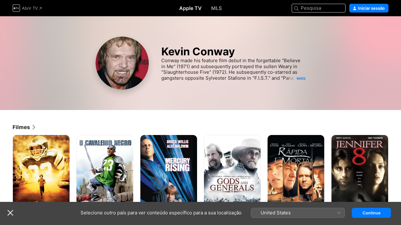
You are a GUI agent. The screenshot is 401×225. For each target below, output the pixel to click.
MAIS (301, 78)
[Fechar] (10, 213)
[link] (24, 127)
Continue (371, 212)
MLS (216, 8)
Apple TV (190, 8)
